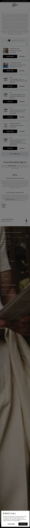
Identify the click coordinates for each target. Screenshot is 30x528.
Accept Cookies (23, 524)
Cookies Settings (11, 524)
